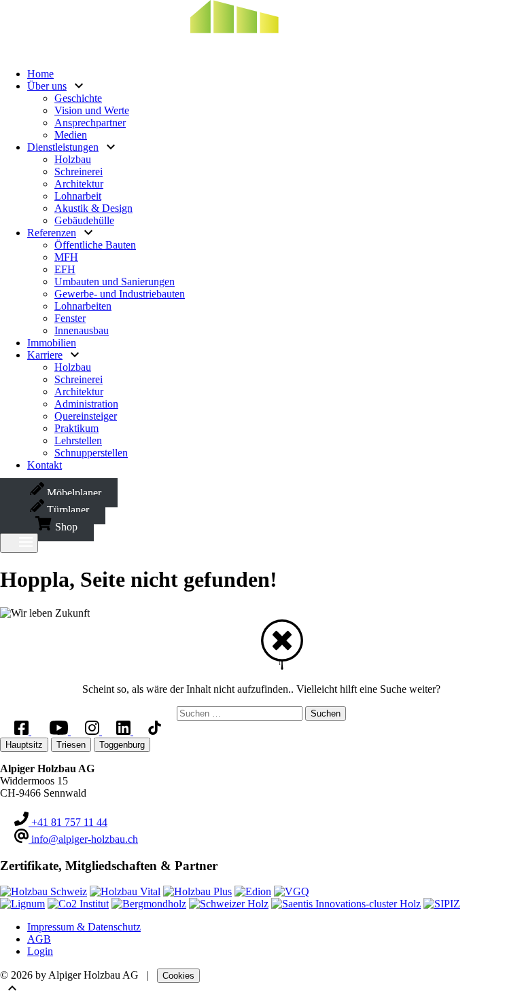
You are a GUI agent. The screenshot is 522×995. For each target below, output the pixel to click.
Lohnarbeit (77, 196)
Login (40, 951)
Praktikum (76, 428)
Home (40, 73)
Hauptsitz (24, 745)
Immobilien (51, 342)
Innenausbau (81, 330)
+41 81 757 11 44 (68, 822)
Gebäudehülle (84, 220)
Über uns (47, 86)
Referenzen (51, 232)
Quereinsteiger (85, 416)
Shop (64, 526)
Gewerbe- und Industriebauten (119, 294)
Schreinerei (78, 171)
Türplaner (66, 509)
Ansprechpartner (90, 122)
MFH (66, 257)
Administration (86, 404)
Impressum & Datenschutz (84, 927)
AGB (39, 939)
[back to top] (8, 988)
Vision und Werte (91, 110)
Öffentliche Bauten (95, 245)
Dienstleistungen (63, 147)
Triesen (71, 745)
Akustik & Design (93, 208)
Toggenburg (122, 745)
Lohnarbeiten (82, 306)
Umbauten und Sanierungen (114, 281)
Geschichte (78, 98)
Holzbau (72, 159)
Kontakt (44, 465)
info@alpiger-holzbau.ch (83, 839)
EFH (64, 269)
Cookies (178, 976)
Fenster (70, 318)
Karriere (45, 355)
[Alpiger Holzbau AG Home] (190, 50)
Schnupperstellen (91, 452)
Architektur (78, 183)
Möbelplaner (72, 493)
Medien (70, 135)
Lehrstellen (78, 440)
